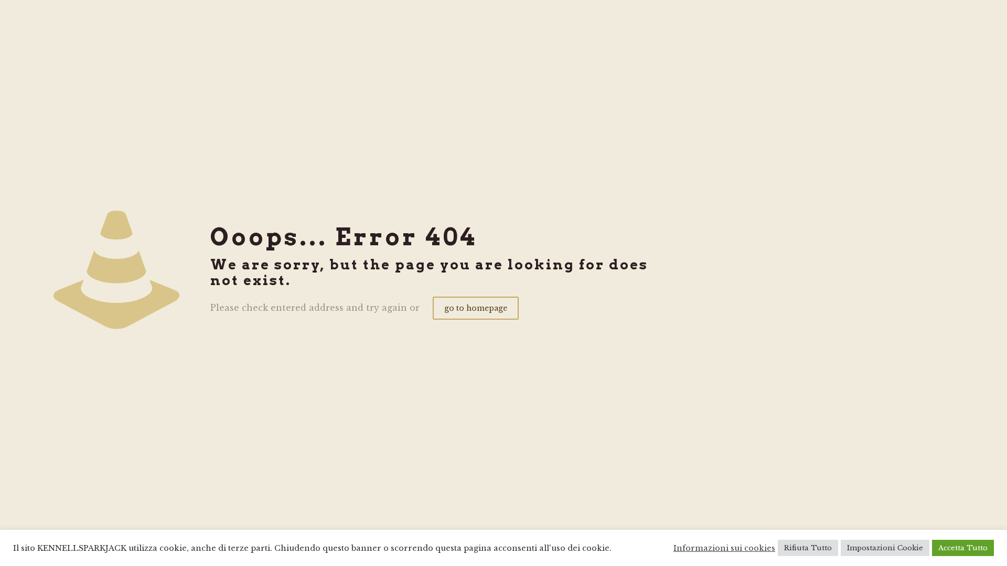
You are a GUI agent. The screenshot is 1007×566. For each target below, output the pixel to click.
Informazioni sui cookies (724, 548)
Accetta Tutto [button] (963, 547)
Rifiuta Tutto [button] (808, 547)
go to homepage (475, 308)
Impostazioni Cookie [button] (885, 547)
